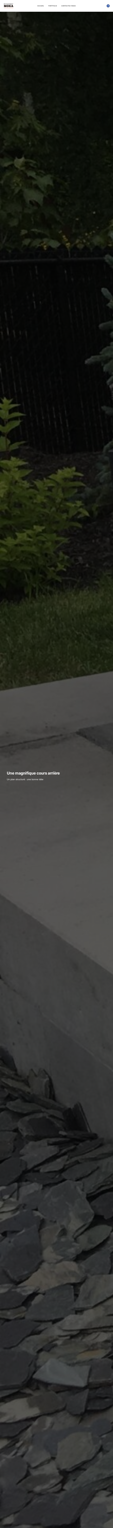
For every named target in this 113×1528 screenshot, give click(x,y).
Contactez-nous (68, 6)
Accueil (40, 6)
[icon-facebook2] (108, 5)
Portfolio (52, 6)
